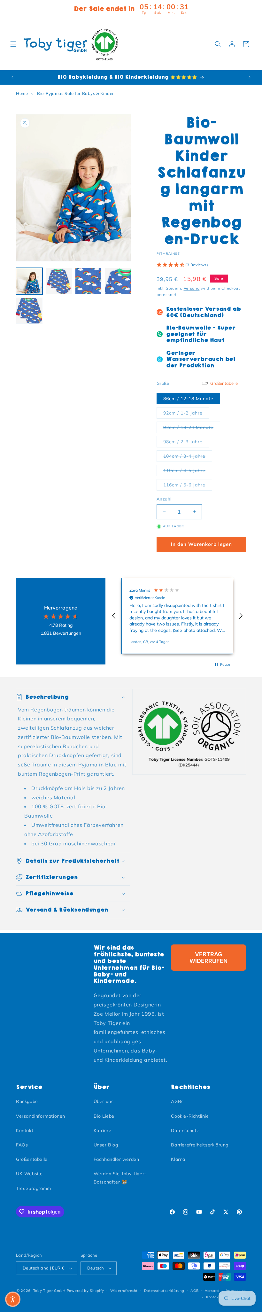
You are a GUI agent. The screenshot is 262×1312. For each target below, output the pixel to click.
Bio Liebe (104, 1116)
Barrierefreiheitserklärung (199, 1145)
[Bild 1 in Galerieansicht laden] (29, 281)
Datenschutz (185, 1130)
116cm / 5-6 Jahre (187, 485)
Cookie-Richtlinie (190, 1116)
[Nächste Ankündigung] (250, 77)
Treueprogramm (33, 1188)
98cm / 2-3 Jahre (186, 442)
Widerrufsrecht (124, 1290)
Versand (192, 288)
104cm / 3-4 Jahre (187, 456)
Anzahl (164, 498)
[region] (177, 615)
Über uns (104, 1101)
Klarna (178, 1159)
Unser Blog (106, 1145)
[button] (13, 44)
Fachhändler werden (116, 1159)
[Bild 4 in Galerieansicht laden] (118, 281)
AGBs (177, 1101)
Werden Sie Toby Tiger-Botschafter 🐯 (120, 1177)
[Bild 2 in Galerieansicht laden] (59, 281)
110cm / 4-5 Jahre (187, 470)
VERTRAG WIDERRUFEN (208, 957)
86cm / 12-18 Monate (188, 398)
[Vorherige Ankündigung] (12, 77)
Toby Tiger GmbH (49, 1290)
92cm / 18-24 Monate (191, 427)
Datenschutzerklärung (164, 1290)
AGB (194, 1290)
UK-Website (29, 1173)
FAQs (22, 1145)
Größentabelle (32, 1159)
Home (22, 93)
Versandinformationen (40, 1116)
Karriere (103, 1130)
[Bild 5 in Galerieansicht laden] (29, 311)
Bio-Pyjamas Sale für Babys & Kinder (75, 93)
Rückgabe (27, 1101)
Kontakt (24, 1130)
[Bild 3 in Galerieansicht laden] (88, 281)
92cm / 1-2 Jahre (186, 413)
